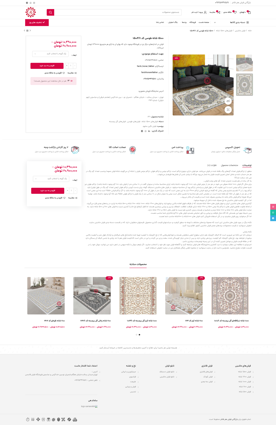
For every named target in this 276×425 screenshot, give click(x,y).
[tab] (247, 166)
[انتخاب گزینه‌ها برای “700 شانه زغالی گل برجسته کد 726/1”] (72, 279)
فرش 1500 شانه (244, 371)
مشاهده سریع (210, 285)
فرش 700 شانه (245, 386)
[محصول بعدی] (24, 30)
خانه (250, 30)
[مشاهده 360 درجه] (228, 101)
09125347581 (149, 79)
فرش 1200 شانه (244, 376)
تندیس (133, 391)
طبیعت (133, 381)
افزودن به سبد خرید (47, 65)
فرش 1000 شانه (244, 381)
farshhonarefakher (149, 72)
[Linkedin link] (149, 131)
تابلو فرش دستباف (166, 371)
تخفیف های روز (35, 22)
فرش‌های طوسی (133, 121)
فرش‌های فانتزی (206, 371)
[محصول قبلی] (30, 30)
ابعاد (74, 55)
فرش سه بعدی (206, 381)
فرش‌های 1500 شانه (223, 30)
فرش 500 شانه (245, 391)
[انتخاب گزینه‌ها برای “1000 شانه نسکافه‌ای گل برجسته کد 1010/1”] (210, 279)
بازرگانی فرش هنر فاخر (229, 419)
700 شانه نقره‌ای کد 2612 (54, 320)
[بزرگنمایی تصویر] (228, 109)
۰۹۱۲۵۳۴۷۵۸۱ (222, 2)
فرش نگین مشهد (149, 126)
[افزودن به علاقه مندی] (210, 298)
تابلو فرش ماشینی (167, 376)
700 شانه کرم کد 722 (194, 320)
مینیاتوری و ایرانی (128, 371)
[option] (244, 62)
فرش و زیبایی (130, 386)
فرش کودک (207, 376)
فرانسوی (132, 376)
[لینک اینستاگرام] (34, 3)
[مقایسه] (210, 292)
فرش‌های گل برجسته (117, 121)
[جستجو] (50, 12)
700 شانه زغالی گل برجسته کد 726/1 (95, 320)
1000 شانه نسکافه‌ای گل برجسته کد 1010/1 (231, 320)
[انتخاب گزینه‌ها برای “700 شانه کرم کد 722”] (164, 279)
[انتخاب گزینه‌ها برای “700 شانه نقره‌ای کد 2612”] (26, 279)
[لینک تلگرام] (27, 3)
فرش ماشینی (239, 30)
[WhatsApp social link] (30, 3)
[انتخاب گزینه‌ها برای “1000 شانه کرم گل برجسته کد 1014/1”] (118, 279)
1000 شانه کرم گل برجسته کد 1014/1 (142, 320)
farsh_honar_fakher (145, 66)
